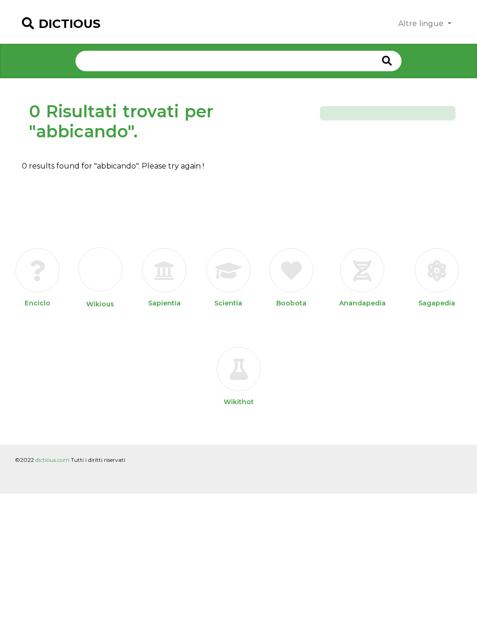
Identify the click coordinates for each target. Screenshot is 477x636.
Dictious (70, 23)
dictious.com (52, 459)
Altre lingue (422, 23)
